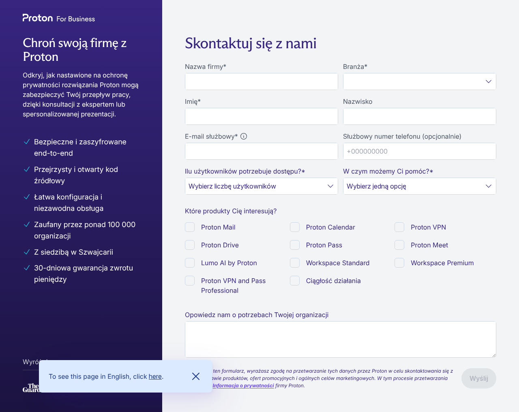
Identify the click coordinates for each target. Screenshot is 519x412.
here (155, 376)
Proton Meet (429, 245)
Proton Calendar (330, 227)
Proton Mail (218, 227)
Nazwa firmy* (205, 66)
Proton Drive (220, 245)
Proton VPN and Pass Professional (233, 285)
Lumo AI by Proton (229, 263)
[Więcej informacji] (244, 136)
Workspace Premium (442, 263)
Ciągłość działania (333, 281)
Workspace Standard (338, 263)
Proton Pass (324, 245)
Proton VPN (428, 227)
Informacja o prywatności (243, 385)
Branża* (355, 66)
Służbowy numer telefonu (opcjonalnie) (402, 136)
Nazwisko (358, 101)
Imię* (193, 101)
